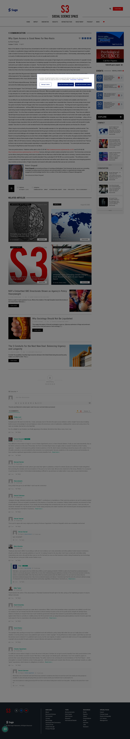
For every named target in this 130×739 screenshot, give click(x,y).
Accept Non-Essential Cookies (83, 84)
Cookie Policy (80, 79)
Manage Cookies (45, 84)
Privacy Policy (73, 79)
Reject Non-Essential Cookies (66, 84)
